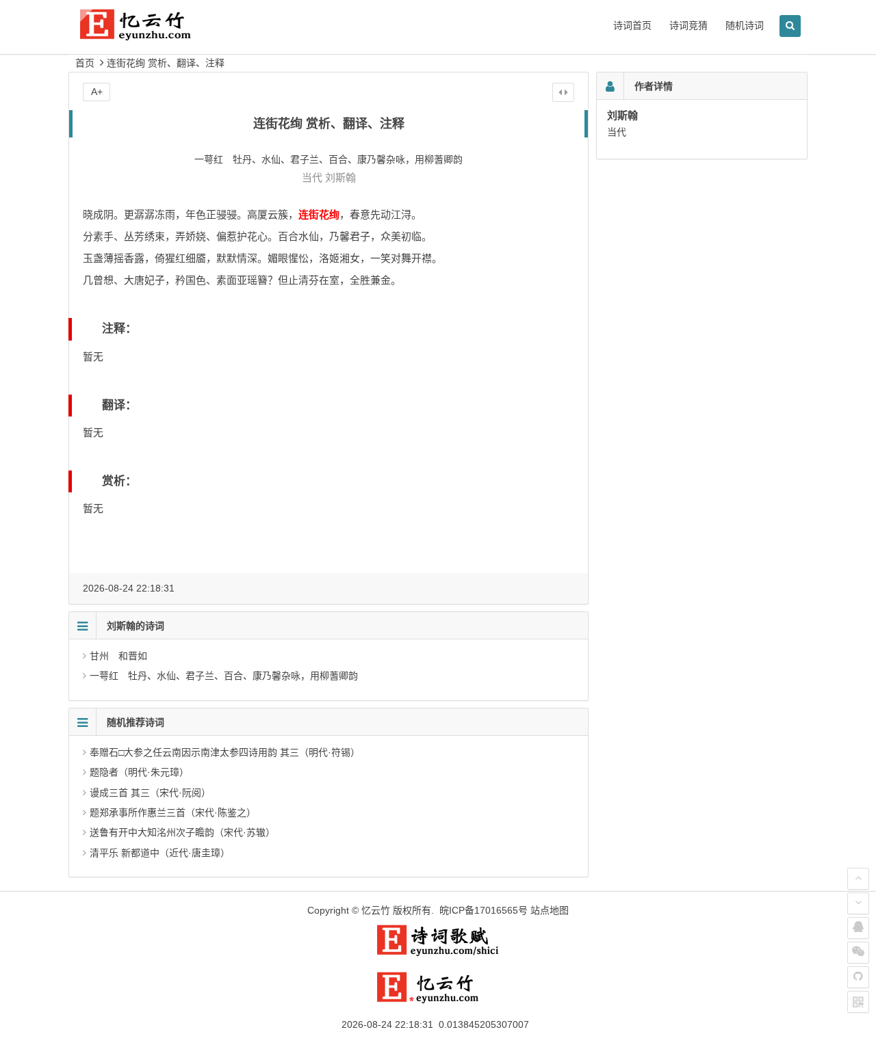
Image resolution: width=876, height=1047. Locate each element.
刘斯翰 (340, 177)
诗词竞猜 (688, 25)
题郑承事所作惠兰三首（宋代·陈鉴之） (173, 812)
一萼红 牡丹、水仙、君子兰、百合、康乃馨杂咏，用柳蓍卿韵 (224, 675)
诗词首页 (632, 25)
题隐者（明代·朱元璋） (139, 772)
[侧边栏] (563, 92)
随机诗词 (744, 25)
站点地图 (549, 910)
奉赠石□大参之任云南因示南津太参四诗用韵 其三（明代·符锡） (225, 752)
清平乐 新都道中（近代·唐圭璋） (160, 852)
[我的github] (858, 977)
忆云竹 (375, 910)
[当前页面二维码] (858, 1002)
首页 (84, 62)
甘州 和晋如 (118, 655)
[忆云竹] (150, 35)
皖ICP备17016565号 (483, 910)
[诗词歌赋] (438, 953)
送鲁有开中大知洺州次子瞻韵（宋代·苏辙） (182, 832)
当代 (312, 177)
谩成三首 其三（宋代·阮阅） (150, 792)
